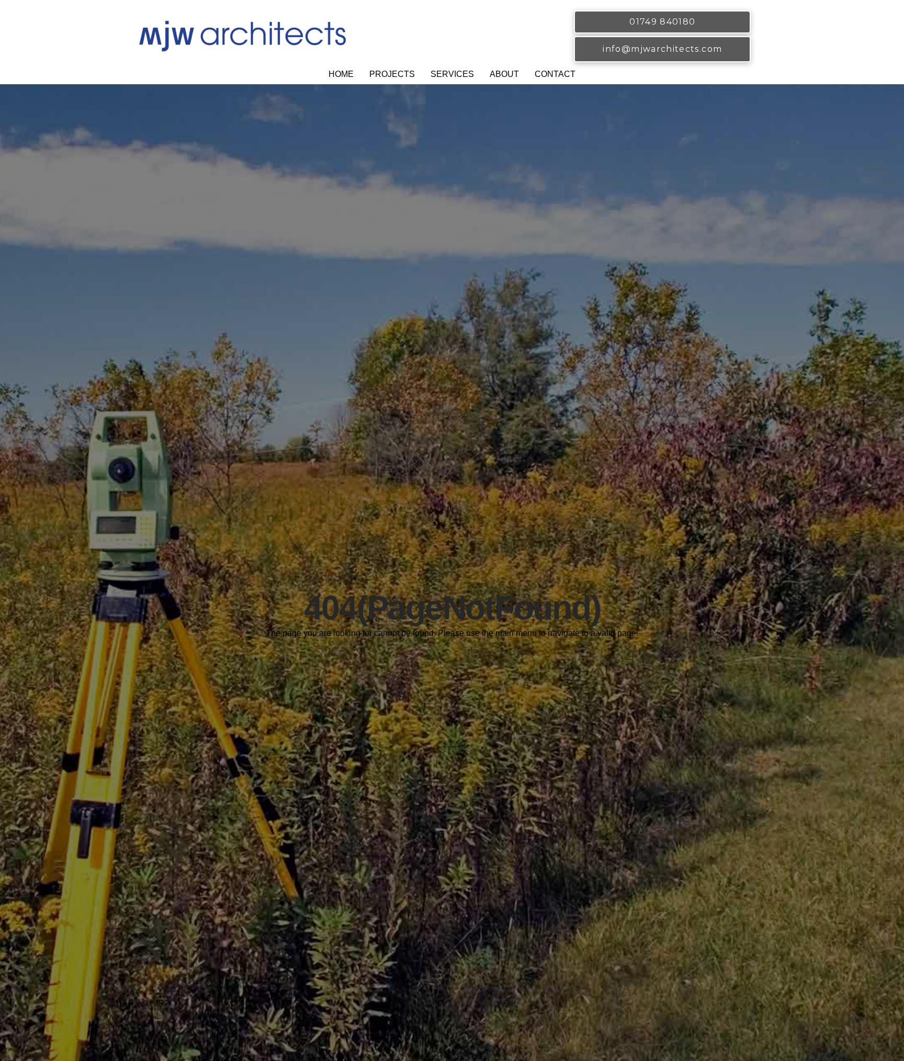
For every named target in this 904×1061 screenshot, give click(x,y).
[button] (392, 76)
